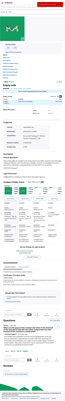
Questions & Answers (10, 75)
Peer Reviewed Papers (10, 72)
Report (25, 351)
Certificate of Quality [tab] (23, 267)
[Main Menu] (2, 3)
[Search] (62, 7)
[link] (8, 310)
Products (3, 12)
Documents (6, 282)
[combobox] (32, 7)
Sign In (20, 91)
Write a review (18, 88)
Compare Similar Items (10, 63)
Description (6, 60)
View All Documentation (13, 52)
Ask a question (27, 88)
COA (8, 48)
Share (60, 82)
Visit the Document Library (13, 301)
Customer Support (30, 284)
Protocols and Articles (10, 69)
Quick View (10, 199)
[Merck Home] (8, 3)
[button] (58, 326)
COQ (15, 48)
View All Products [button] (32, 257)
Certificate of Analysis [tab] (10, 267)
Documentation (8, 66)
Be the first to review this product (17, 374)
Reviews (5, 78)
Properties (6, 58)
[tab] (4, 12)
